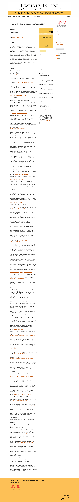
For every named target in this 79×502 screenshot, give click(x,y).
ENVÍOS (23, 16)
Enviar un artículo (60, 49)
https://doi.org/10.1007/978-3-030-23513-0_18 (26, 82)
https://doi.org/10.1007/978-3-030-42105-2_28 (22, 394)
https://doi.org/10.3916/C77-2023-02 (16, 202)
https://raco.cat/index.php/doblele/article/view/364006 (20, 382)
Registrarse (65, 0)
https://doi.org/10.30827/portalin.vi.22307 (17, 128)
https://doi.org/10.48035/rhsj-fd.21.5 (18, 208)
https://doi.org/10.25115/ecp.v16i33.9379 (17, 278)
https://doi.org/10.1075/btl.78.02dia (16, 164)
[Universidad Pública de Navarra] (61, 26)
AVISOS (34, 16)
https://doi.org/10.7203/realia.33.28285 (24, 433)
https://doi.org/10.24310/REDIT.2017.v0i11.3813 (18, 95)
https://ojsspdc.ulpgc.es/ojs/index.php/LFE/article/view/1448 (21, 272)
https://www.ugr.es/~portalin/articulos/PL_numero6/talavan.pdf (21, 358)
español (57, 34)
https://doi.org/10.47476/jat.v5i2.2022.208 (19, 113)
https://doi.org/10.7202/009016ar (16, 148)
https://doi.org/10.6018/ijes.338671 (16, 387)
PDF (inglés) (43, 50)
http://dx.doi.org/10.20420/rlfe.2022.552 (17, 308)
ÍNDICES (38, 16)
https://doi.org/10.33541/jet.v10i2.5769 (17, 179)
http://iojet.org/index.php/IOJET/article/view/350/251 (19, 74)
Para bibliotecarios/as (59, 44)
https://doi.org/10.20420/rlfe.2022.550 (21, 174)
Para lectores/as (58, 41)
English (57, 33)
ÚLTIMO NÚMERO (11, 16)
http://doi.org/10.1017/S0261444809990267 (25, 442)
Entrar (70, 0)
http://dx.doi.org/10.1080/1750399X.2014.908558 (18, 232)
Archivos (14, 19)
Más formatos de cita (43, 122)
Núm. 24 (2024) (19, 19)
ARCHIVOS (18, 16)
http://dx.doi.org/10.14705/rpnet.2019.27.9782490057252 (20, 256)
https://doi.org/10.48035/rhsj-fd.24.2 (18, 37)
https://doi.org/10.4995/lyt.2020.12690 (20, 353)
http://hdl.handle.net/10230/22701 (26, 462)
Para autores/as (58, 42)
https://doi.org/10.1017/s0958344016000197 (19, 400)
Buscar (68, 16)
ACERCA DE (28, 16)
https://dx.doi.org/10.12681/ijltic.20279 (17, 120)
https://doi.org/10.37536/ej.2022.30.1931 (28, 405)
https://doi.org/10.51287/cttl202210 (18, 329)
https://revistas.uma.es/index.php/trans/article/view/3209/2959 (21, 376)
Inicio (11, 19)
